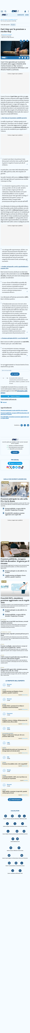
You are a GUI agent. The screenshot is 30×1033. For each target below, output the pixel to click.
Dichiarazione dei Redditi (7, 733)
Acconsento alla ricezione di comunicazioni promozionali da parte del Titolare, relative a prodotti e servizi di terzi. (19, 380)
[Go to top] (27, 1028)
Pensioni (13, 24)
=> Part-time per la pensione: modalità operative (14, 118)
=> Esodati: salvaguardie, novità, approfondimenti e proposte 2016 (14, 267)
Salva (22, 58)
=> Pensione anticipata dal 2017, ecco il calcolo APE (14, 338)
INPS (5, 581)
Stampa (19, 58)
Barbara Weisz (25, 694)
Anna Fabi (26, 780)
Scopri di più (21, 14)
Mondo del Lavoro (6, 632)
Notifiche (28, 58)
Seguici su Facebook (16, 463)
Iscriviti (15, 452)
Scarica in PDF (25, 58)
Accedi (27, 14)
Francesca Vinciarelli (7, 34)
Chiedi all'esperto (16, 799)
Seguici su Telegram (15, 396)
